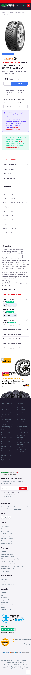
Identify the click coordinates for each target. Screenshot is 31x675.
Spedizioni (4, 552)
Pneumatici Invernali (7, 538)
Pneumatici (10, 12)
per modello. (21, 141)
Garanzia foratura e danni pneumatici (12, 566)
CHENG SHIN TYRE (11, 62)
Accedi (3, 582)
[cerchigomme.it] (8, 5)
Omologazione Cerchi (7, 605)
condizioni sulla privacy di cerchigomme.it (12, 495)
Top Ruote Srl (15, 668)
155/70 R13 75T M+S (8, 300)
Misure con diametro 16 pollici (12, 334)
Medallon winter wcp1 (10, 15)
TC (27, 668)
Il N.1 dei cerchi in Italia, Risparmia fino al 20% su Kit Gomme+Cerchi (15, 1)
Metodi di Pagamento (7, 554)
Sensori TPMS (5, 602)
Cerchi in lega (5, 526)
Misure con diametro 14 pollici (12, 325)
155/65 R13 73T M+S (8, 311)
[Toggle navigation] (17, 5)
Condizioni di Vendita (7, 561)
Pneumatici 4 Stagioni (7, 541)
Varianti (19, 103)
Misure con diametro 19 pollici (12, 348)
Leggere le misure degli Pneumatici (11, 600)
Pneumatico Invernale (7, 54)
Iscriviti (23, 488)
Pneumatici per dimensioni (6, 427)
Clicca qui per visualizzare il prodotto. (13, 128)
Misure (5, 103)
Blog (2, 595)
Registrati (4, 579)
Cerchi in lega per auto (7, 404)
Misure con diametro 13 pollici (12, 294)
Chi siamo (4, 593)
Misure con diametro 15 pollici (12, 330)
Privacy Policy (5, 571)
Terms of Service (17, 666)
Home (3, 12)
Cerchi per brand (22, 403)
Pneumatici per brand (22, 427)
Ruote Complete (5, 531)
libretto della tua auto (12, 148)
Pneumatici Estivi (6, 536)
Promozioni (4, 597)
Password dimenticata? (7, 584)
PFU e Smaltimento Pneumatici (10, 559)
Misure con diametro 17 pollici (12, 339)
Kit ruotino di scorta (6, 533)
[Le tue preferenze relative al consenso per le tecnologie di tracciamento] (28, 672)
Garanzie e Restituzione (8, 556)
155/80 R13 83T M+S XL (9, 321)
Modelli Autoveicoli (6, 543)
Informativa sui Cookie (7, 569)
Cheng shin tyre (20, 12)
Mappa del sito (5, 607)
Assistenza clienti (6, 610)
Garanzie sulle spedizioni (8, 564)
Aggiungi (19, 83)
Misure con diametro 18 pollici (12, 343)
